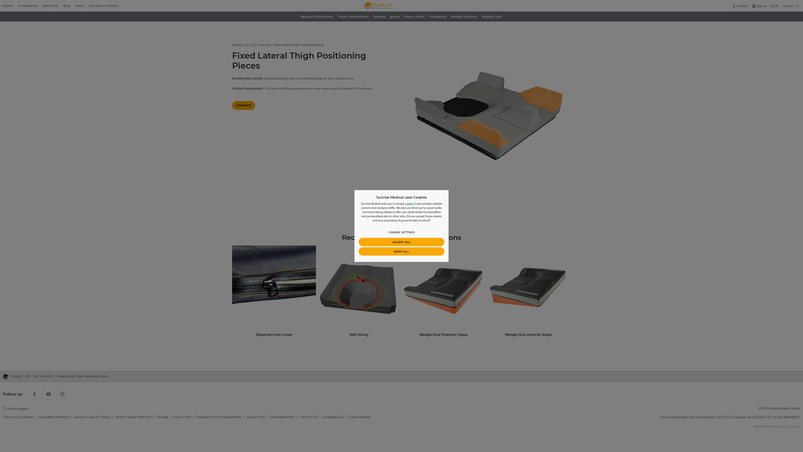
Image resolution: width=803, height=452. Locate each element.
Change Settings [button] (402, 232)
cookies (409, 203)
